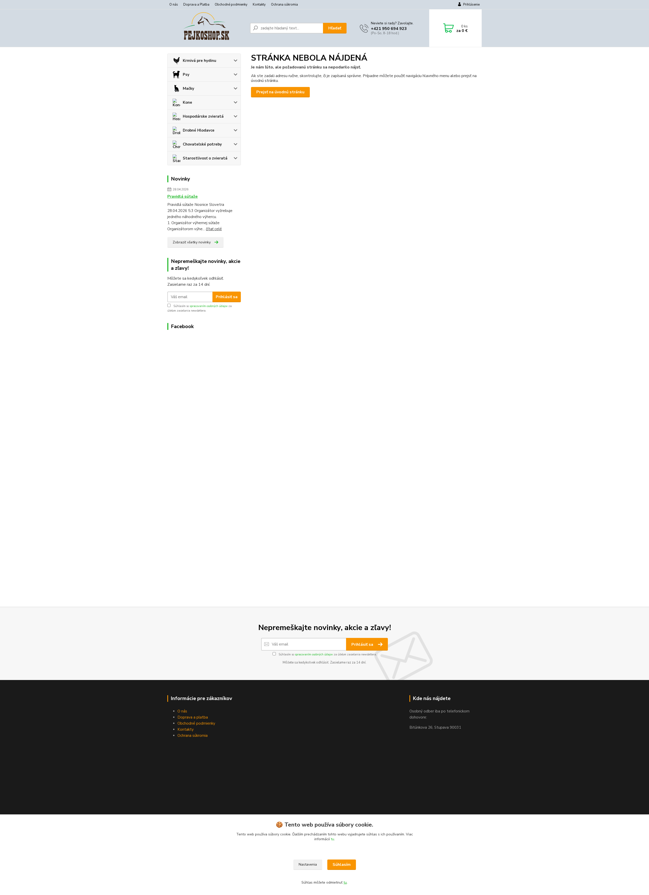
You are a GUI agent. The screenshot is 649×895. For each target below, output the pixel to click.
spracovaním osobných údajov (209, 306)
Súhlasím (342, 864)
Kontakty (259, 4)
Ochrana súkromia (284, 4)
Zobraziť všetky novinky (192, 242)
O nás (173, 4)
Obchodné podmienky (231, 4)
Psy (186, 74)
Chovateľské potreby (202, 144)
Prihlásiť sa (227, 297)
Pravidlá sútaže (182, 196)
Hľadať (334, 28)
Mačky (188, 88)
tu (332, 839)
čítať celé (214, 228)
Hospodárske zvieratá (203, 116)
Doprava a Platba (196, 4)
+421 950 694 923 (389, 28)
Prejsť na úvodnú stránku (280, 92)
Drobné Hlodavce (198, 130)
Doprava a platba (192, 717)
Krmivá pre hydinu (199, 60)
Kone (187, 102)
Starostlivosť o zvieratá (205, 158)
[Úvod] (206, 28)
